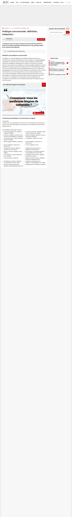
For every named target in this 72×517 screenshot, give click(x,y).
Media (32, 2)
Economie (56, 2)
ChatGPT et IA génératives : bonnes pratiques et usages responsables (57, 63)
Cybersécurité (47, 2)
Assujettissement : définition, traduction (35, 164)
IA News (12, 2)
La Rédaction (9, 38)
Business (7, 28)
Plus (61, 2)
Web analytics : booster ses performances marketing (57, 69)
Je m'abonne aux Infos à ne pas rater (16, 51)
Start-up (38, 2)
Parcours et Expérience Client (58, 74)
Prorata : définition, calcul (31, 144)
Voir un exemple (66, 34)
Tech (17, 2)
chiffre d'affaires (40, 60)
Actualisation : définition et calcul (33, 138)
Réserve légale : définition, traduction (13, 141)
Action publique (24, 2)
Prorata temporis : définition (11, 158)
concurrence (5, 70)
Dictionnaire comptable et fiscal (21, 28)
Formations (54, 58)
